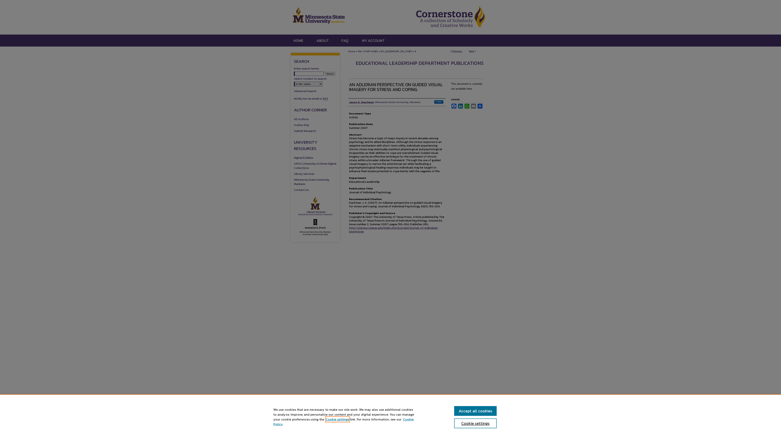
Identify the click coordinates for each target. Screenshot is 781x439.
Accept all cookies (475, 411)
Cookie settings (337, 419)
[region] (390, 416)
